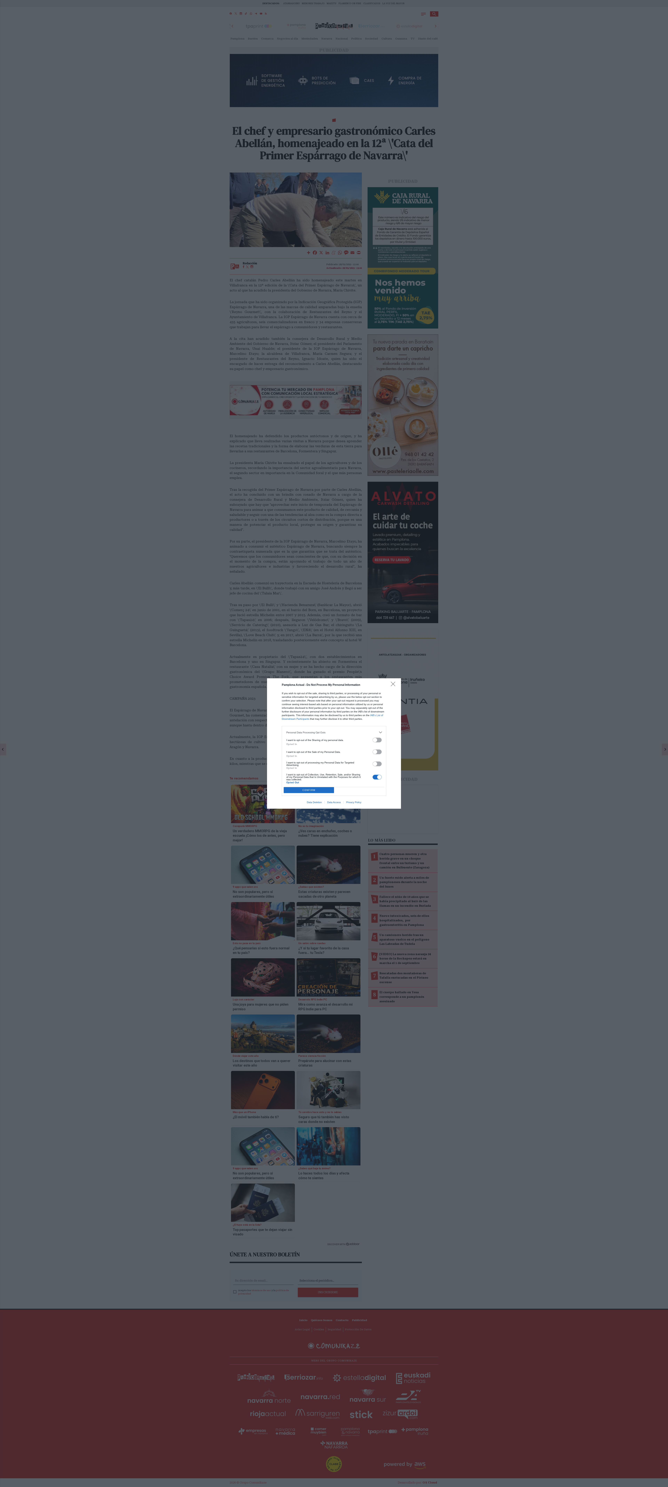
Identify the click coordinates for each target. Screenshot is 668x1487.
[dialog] (334, 743)
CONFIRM (309, 790)
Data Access (334, 802)
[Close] (394, 685)
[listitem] (334, 732)
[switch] (377, 740)
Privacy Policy (353, 802)
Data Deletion (314, 802)
